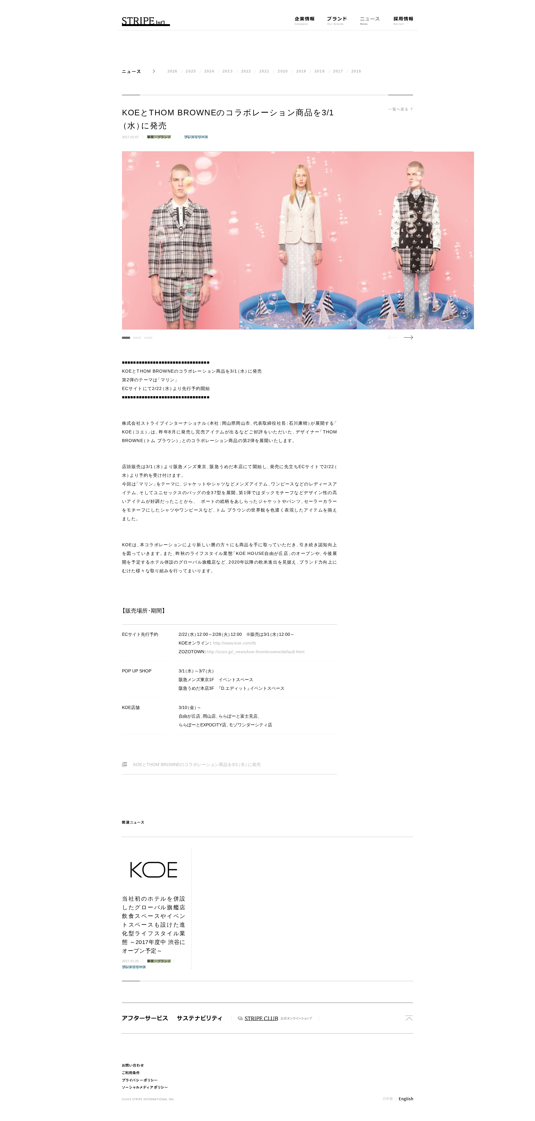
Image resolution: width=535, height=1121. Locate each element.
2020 (283, 71)
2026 (172, 71)
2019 (301, 71)
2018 (319, 71)
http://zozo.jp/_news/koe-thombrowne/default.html (255, 651)
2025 (191, 71)
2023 (228, 71)
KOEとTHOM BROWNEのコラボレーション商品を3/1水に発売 (197, 764)
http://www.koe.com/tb (234, 642)
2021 (264, 71)
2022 (246, 71)
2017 (338, 71)
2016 (356, 71)
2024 (209, 71)
